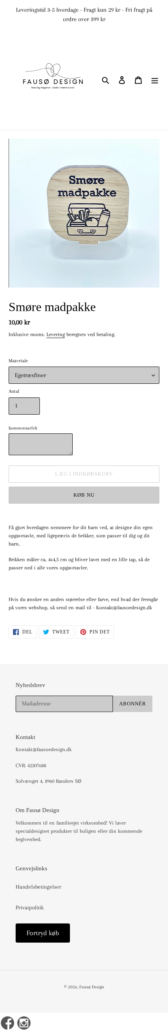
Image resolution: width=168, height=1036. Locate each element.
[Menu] (155, 79)
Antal (14, 391)
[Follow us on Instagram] (24, 1024)
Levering (55, 334)
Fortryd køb (43, 933)
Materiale (18, 360)
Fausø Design (91, 986)
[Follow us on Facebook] (7, 1024)
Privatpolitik (30, 907)
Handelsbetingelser (38, 887)
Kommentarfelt (23, 428)
